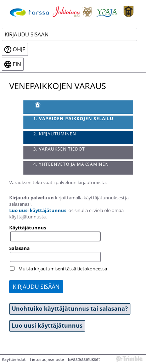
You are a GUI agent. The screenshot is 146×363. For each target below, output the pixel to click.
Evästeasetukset (84, 359)
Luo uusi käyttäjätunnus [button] (47, 325)
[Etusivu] (78, 107)
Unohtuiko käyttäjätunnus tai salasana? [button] (70, 308)
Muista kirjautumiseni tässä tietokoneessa (62, 268)
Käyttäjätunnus (27, 227)
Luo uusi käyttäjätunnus (37, 210)
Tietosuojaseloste (46, 359)
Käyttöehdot (14, 359)
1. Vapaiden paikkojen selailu (73, 119)
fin (17, 64)
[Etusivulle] (73, 11)
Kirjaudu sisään (27, 34)
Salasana (19, 248)
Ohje (19, 49)
